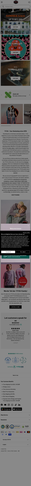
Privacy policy (26, 232)
